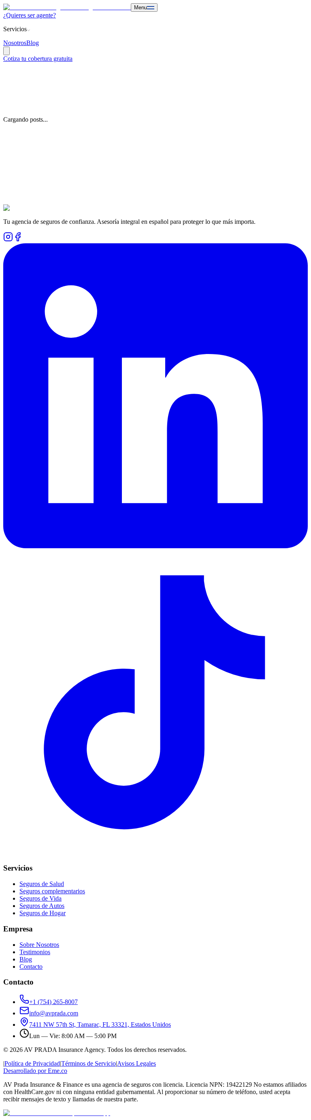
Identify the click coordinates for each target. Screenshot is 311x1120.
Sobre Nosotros (39, 944)
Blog (32, 42)
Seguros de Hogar (42, 913)
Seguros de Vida (40, 898)
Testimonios (34, 951)
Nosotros (14, 42)
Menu (140, 7)
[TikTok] (155, 852)
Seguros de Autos (41, 905)
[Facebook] (18, 239)
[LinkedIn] (155, 546)
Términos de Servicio (88, 1063)
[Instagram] (8, 239)
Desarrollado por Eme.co (35, 1070)
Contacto (31, 966)
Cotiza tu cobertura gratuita (37, 58)
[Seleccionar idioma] (6, 51)
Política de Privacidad (32, 1063)
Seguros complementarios (52, 891)
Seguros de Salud (41, 883)
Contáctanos (19, 183)
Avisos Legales (136, 1063)
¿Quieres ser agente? (29, 15)
